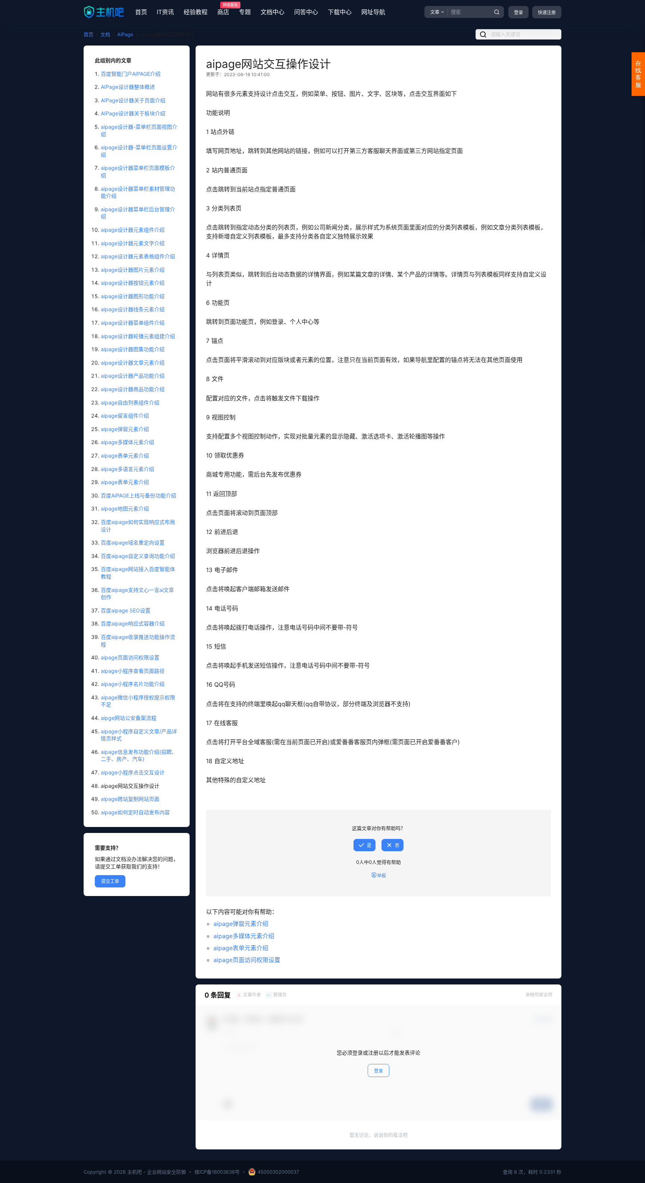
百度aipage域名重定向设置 (133, 542)
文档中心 (272, 12)
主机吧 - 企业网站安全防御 (156, 1172)
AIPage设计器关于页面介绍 (133, 100)
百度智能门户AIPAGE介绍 (131, 74)
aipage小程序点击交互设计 (133, 772)
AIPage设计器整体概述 (128, 87)
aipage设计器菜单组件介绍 (133, 322)
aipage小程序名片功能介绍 (133, 684)
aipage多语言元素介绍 (127, 469)
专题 (245, 12)
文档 (105, 34)
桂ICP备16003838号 (217, 1172)
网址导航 (373, 12)
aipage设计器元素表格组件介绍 (138, 256)
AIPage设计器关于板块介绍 (133, 113)
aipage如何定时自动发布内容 (135, 812)
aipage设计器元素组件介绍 (133, 230)
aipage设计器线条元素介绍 (133, 309)
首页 (141, 12)
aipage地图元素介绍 (125, 508)
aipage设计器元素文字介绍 (133, 243)
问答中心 (306, 12)
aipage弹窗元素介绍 (125, 429)
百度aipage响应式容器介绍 (133, 623)
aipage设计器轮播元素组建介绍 (138, 336)
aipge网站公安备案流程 (128, 718)
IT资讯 (165, 12)
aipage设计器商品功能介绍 (133, 389)
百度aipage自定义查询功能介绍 (138, 556)
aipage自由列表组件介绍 (130, 402)
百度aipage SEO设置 (125, 610)
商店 (223, 9)
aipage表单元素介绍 (125, 455)
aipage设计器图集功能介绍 (133, 349)
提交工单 (110, 881)
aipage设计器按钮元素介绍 (133, 283)
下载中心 (340, 12)
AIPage (125, 34)
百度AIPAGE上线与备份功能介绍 (138, 495)
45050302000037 (278, 1172)
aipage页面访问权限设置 (130, 657)
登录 (518, 12)
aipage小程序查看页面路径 (133, 671)
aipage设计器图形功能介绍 (133, 296)
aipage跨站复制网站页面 (130, 799)
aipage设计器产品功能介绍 (133, 375)
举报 (381, 875)
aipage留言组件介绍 (125, 415)
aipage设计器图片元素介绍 (133, 269)
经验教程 (196, 12)
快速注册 (547, 12)
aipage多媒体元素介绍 (127, 442)
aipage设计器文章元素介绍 (133, 362)
